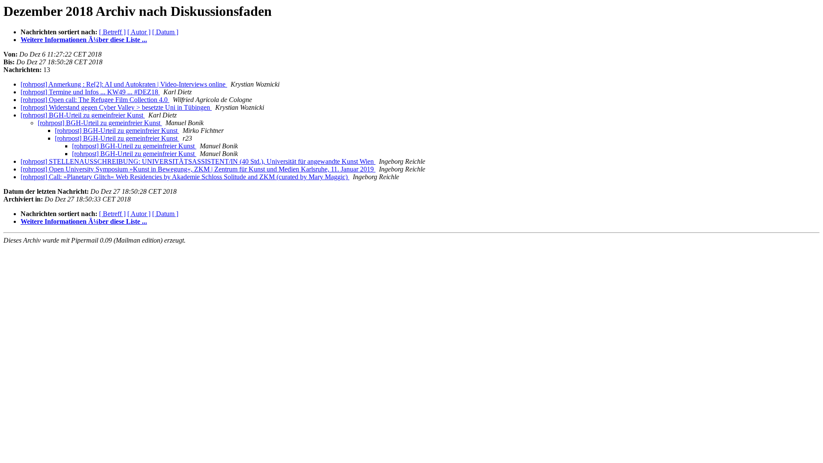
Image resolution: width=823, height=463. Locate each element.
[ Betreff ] (112, 32)
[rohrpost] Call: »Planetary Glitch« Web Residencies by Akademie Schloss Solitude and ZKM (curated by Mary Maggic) (185, 176)
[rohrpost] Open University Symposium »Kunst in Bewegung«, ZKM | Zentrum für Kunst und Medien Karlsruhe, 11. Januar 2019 (198, 169)
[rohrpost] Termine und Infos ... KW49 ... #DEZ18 (90, 92)
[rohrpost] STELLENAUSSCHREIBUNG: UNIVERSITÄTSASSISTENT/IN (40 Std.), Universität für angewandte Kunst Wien (198, 161)
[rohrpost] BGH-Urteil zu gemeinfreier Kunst (83, 115)
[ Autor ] (138, 32)
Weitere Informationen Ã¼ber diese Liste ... (84, 39)
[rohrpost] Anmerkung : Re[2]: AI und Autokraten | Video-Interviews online (124, 84)
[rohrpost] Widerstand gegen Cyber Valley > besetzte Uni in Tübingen (116, 107)
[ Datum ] (165, 32)
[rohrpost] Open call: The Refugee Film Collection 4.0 (95, 99)
